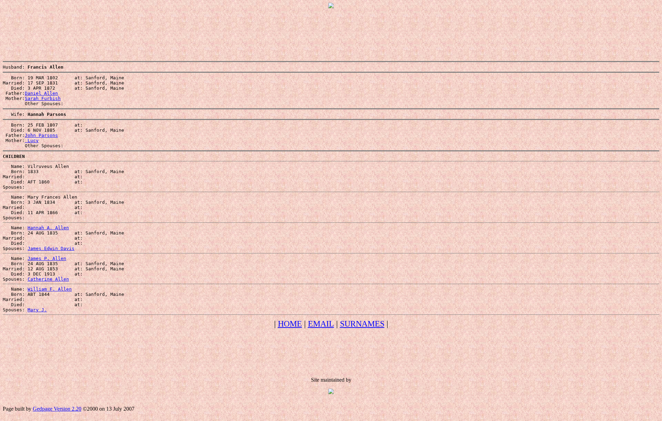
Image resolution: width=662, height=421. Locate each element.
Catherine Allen (48, 279)
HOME (290, 323)
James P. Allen (47, 258)
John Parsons (41, 135)
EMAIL (321, 323)
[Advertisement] (331, 29)
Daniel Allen (41, 93)
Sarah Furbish (43, 98)
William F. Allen (50, 289)
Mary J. (37, 309)
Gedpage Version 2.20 (57, 409)
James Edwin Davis (51, 248)
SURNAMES (362, 323)
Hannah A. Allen (48, 227)
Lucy (32, 140)
